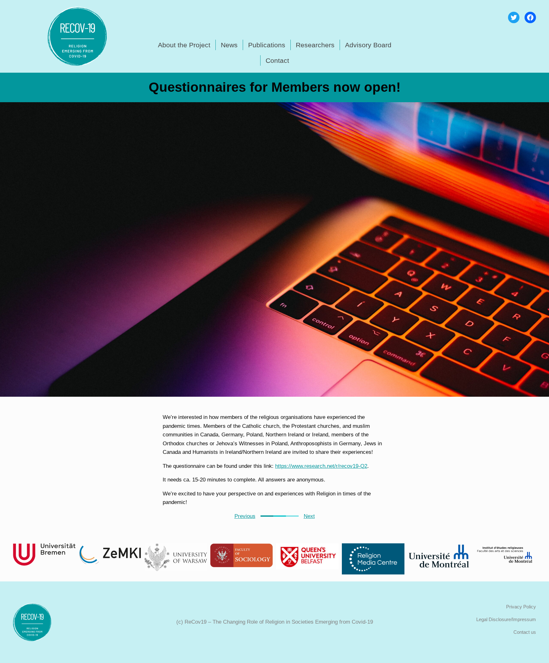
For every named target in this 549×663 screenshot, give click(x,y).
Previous (244, 516)
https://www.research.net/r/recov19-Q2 (321, 466)
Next (309, 516)
